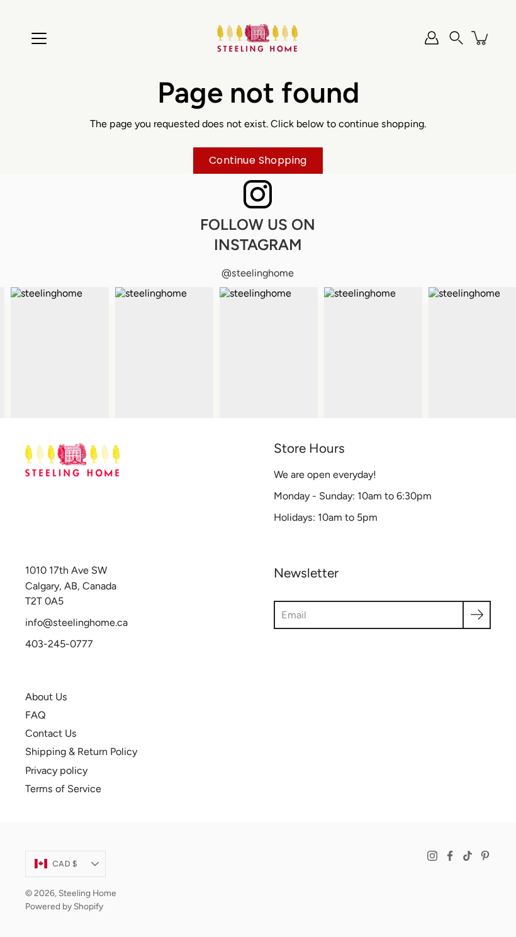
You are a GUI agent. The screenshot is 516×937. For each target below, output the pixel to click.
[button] (456, 38)
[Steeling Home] (258, 37)
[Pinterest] (485, 856)
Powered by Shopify (64, 906)
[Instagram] (432, 856)
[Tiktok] (467, 856)
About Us (46, 697)
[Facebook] (450, 856)
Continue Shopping (258, 160)
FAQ (35, 715)
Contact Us (51, 733)
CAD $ (64, 864)
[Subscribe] (477, 615)
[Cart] (481, 38)
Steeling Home (87, 893)
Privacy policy (56, 770)
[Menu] (39, 38)
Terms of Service (63, 789)
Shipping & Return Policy (81, 752)
